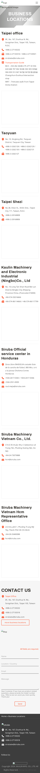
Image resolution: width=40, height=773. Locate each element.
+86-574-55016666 (13, 297)
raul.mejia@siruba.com (15, 386)
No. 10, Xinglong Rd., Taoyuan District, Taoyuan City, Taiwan (18, 140)
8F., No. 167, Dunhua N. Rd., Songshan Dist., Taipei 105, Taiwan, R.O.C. (20, 42)
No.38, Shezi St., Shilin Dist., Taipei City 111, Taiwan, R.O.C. (20, 209)
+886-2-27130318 (12, 54)
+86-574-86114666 (13, 301)
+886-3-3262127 (12, 154)
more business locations (15, 622)
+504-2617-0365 (12, 378)
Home (4, 716)
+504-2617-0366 (27, 378)
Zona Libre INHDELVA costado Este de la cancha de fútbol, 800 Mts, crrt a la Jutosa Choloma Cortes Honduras (21, 369)
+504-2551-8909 (12, 382)
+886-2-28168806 (12, 219)
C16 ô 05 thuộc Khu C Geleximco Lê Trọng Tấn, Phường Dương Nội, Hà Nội (20, 448)
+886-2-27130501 (29, 54)
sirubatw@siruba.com (14, 58)
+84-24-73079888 (12, 455)
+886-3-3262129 (27, 146)
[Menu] (37, 3)
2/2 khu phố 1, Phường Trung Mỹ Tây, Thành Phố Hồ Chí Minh (19, 528)
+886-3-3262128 (12, 146)
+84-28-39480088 (12, 534)
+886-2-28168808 (12, 215)
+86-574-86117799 (30, 301)
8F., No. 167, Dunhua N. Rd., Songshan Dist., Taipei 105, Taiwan (20, 602)
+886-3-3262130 (12, 149)
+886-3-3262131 (27, 149)
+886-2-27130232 (12, 50)
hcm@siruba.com (12, 459)
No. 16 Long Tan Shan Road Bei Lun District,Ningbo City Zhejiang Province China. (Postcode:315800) (20, 290)
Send (20, 704)
